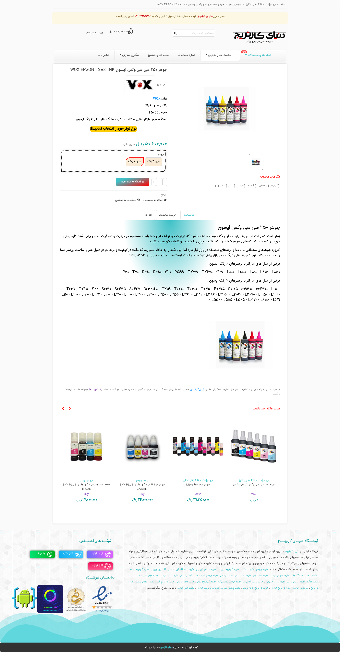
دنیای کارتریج (166, 647)
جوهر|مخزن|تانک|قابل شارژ (253, 480)
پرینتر (230, 186)
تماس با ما (95, 389)
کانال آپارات (97, 565)
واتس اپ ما (39, 553)
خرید (240, 186)
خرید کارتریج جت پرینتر (255, 588)
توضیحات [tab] (189, 215)
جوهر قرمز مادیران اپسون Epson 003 (86, 485)
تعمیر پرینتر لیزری (230, 588)
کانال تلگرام (68, 553)
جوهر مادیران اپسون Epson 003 (253, 485)
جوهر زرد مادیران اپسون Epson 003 (142, 485)
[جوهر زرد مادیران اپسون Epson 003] (142, 446)
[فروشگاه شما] (259, 36)
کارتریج (273, 186)
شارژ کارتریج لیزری (281, 588)
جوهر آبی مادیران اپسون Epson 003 (198, 485)
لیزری (220, 186)
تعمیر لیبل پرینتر (185, 588)
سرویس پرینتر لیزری (208, 588)
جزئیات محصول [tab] (167, 215)
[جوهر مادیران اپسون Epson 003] (253, 446)
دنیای (262, 186)
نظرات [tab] (148, 215)
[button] (70, 409)
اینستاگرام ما (97, 553)
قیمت (251, 186)
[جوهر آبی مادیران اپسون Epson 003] (198, 446)
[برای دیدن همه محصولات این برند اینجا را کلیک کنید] (140, 84)
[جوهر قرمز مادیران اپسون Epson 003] (86, 446)
